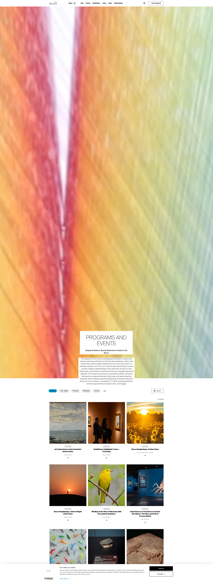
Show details (63, 578)
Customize (160, 574)
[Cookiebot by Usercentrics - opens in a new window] (48, 579)
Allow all (161, 568)
